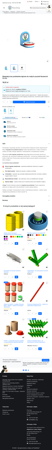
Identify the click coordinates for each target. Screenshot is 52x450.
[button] (44, 1)
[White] (9, 236)
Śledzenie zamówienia (8, 410)
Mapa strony (30, 400)
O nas (28, 387)
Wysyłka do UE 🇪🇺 (26, 117)
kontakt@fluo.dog (33, 419)
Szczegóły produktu (8, 196)
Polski (30, 1)
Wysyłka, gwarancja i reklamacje (35, 379)
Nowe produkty (6, 396)
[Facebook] (23, 370)
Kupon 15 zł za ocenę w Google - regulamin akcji (13, 392)
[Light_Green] (20, 236)
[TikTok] (28, 370)
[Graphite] (7, 236)
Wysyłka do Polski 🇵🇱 (10, 117)
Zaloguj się (5, 412)
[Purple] (4, 239)
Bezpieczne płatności (32, 389)
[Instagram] (26, 370)
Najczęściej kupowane (8, 398)
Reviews (5, 200)
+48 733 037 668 (33, 417)
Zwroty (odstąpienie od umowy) (35, 394)
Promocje (4, 394)
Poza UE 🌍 (41, 117)
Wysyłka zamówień (32, 391)
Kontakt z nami (30, 398)
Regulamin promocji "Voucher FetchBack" (13, 386)
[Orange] (13, 236)
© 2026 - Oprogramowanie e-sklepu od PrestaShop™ (26, 448)
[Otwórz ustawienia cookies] (4, 369)
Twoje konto (5, 406)
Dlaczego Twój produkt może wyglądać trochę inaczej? (12, 380)
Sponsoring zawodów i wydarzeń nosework (38, 396)
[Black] (4, 236)
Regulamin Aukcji (31, 383)
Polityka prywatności (32, 381)
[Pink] (28, 237)
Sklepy (28, 402)
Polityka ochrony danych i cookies (35, 393)
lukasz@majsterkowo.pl (35, 443)
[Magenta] (7, 239)
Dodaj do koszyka (29, 102)
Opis (3, 143)
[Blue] (22, 236)
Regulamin (29, 385)
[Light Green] (45, 235)
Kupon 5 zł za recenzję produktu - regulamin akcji (11, 383)
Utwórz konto (5, 414)
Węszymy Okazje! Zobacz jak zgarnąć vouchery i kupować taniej (12, 388)
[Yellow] (15, 236)
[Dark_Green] (17, 236)
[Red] (11, 236)
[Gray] (32, 235)
